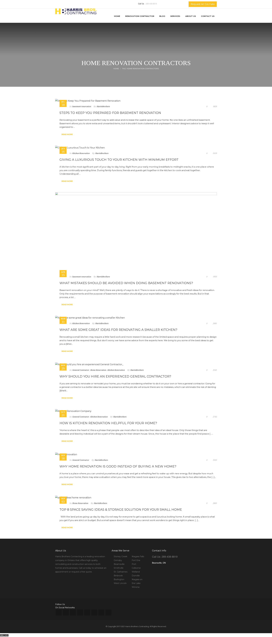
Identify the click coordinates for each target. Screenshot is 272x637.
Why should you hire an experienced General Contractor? (115, 376)
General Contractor (80, 370)
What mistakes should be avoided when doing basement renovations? (126, 283)
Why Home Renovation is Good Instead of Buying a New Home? (118, 466)
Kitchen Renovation (81, 153)
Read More (67, 134)
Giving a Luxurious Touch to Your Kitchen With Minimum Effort (119, 160)
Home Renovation (98, 370)
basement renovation (81, 106)
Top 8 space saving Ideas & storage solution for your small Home (121, 509)
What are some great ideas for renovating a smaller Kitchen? (118, 330)
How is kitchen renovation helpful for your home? (108, 423)
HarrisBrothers (103, 106)
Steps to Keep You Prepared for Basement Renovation (110, 113)
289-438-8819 (151, 3)
